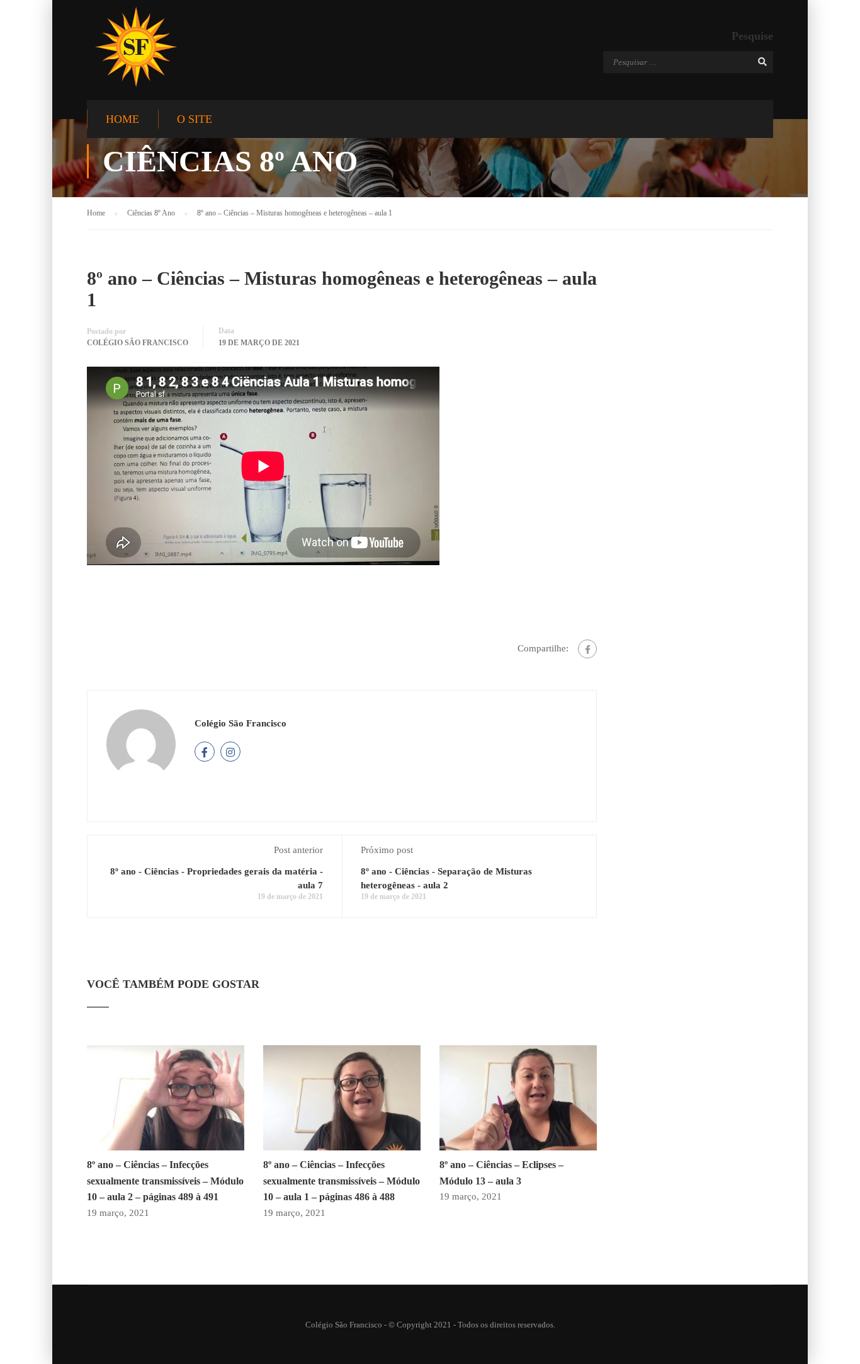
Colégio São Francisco (137, 342)
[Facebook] (587, 648)
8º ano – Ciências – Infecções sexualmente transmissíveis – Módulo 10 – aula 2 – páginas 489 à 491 (165, 1180)
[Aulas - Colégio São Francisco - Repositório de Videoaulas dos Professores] (135, 47)
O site (194, 119)
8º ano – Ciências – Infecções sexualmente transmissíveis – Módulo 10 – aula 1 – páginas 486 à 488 (341, 1180)
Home (122, 119)
